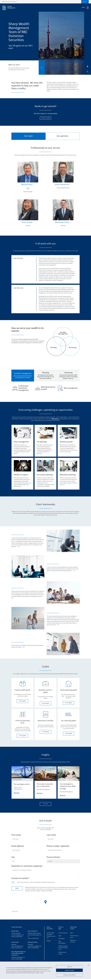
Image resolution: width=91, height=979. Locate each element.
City (13, 857)
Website (49, 941)
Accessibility (61, 938)
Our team (28, 136)
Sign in (72, 933)
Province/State (53, 857)
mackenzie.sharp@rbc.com (34, 946)
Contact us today (45, 118)
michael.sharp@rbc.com (17, 935)
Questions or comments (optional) (26, 866)
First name (16, 835)
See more (45, 804)
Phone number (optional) (58, 846)
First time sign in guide (74, 936)
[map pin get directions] (45, 902)
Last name (51, 835)
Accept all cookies (69, 970)
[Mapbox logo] (15, 911)
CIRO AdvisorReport (61, 942)
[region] (45, 904)
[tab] (22, 375)
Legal (59, 935)
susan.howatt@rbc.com (17, 946)
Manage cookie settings (69, 975)
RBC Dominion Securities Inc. (9, 1)
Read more (16, 793)
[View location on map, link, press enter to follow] (45, 904)
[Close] (88, 965)
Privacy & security (62, 933)
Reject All (69, 966)
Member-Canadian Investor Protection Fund (63, 947)
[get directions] (45, 902)
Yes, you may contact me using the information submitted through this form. (36, 882)
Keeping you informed (73, 941)
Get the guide (22, 701)
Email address (17, 846)
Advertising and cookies (62, 953)
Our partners (62, 136)
